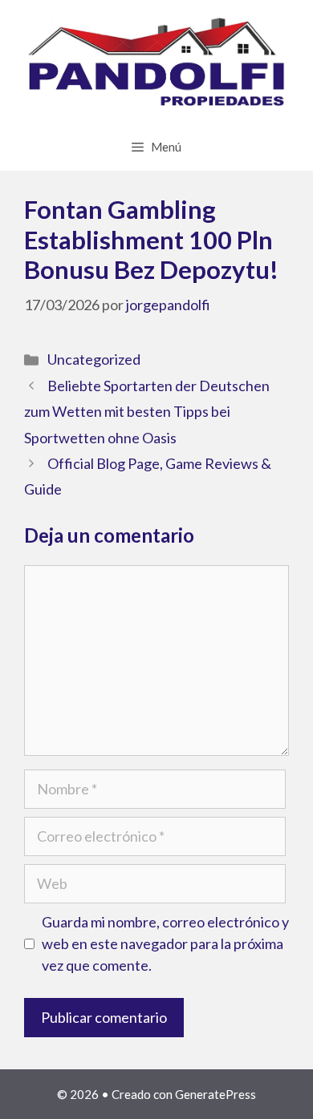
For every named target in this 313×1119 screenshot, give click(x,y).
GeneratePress (215, 1094)
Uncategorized (93, 359)
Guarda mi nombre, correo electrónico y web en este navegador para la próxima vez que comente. (165, 943)
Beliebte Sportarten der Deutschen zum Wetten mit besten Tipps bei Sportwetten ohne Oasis (147, 411)
